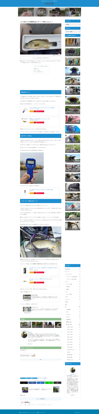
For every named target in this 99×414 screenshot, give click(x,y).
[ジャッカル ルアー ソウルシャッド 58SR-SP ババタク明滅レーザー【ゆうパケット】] (25, 270)
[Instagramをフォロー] (30, 344)
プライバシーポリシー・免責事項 (33, 412)
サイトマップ (42, 412)
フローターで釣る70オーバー (39, 71)
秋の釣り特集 (29, 378)
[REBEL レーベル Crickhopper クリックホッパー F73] (25, 121)
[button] (59, 325)
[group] (25, 325)
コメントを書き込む (40, 398)
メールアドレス (23, 350)
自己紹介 (20, 412)
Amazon (31, 111)
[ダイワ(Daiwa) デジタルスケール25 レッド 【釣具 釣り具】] (25, 192)
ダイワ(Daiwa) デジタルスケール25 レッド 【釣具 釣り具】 (41, 189)
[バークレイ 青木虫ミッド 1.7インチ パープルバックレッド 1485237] (25, 110)
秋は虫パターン (36, 68)
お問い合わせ (25, 412)
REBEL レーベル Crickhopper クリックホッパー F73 (39, 118)
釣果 (45, 378)
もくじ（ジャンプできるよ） (39, 66)
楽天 (35, 111)
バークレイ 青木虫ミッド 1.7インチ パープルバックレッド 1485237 (42, 107)
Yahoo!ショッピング (40, 111)
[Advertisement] (40, 82)
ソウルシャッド (41, 378)
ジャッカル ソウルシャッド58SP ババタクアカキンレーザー (40, 278)
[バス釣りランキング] (27, 402)
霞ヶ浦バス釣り (35, 378)
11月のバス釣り (23, 378)
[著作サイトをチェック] (28, 344)
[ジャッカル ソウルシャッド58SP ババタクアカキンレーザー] (25, 281)
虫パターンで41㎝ (37, 70)
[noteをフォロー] (31, 344)
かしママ (30, 332)
